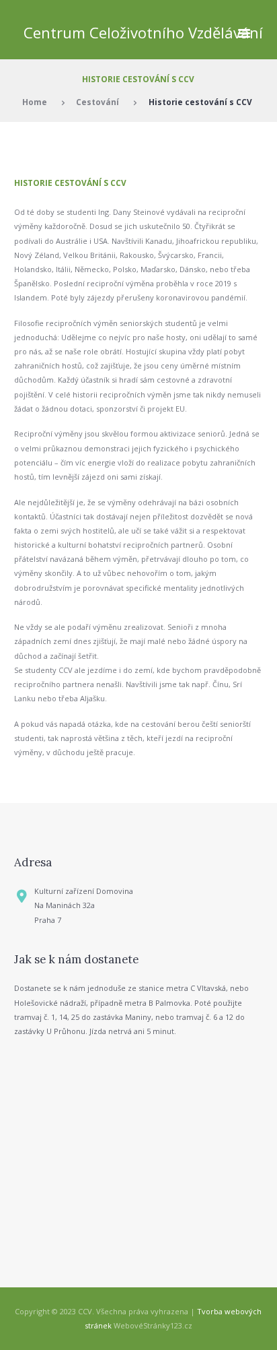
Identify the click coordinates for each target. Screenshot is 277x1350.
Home (34, 101)
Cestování (97, 101)
